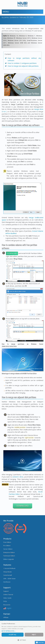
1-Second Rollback (9, 568)
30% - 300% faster (9, 579)
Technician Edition (9, 556)
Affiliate (5, 617)
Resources (6, 605)
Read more (27, 629)
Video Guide (7, 598)
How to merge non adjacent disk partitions (23, 66)
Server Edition (7, 549)
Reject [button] (34, 634)
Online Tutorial (8, 594)
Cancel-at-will (7, 575)
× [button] (42, 623)
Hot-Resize (6, 582)
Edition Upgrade (8, 559)
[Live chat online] (40, 642)
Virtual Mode (7, 572)
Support (6, 591)
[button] (22, 640)
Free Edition (7, 542)
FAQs (5, 601)
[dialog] (22, 632)
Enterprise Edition (9, 552)
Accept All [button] (12, 634)
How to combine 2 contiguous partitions (22, 63)
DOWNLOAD (22, 505)
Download (12, 253)
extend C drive (17, 477)
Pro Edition (6, 545)
